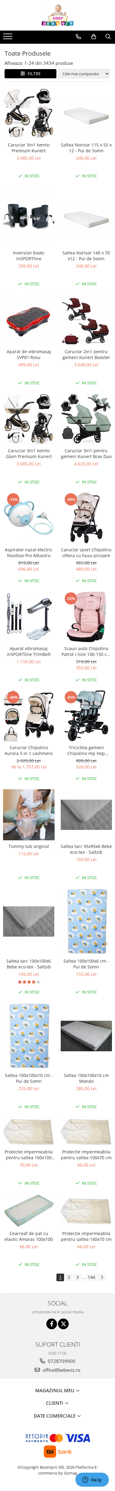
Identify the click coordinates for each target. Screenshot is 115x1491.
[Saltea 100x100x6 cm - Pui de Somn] (86, 921)
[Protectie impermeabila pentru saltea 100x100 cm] (29, 1131)
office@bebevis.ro (60, 1370)
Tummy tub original (29, 846)
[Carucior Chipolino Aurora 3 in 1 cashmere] (29, 716)
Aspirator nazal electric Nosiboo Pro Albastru (28, 552)
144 (91, 1277)
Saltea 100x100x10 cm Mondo (86, 1078)
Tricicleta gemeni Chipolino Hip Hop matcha (86, 750)
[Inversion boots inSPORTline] (29, 217)
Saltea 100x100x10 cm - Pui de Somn (29, 1078)
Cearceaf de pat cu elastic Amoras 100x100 (29, 1236)
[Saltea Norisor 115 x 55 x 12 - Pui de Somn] (86, 113)
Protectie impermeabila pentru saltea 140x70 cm (86, 1236)
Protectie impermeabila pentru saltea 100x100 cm (29, 1154)
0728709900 (61, 1361)
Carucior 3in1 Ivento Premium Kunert (28, 148)
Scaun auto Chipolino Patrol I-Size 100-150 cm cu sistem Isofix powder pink (86, 651)
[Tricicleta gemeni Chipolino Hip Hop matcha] (86, 716)
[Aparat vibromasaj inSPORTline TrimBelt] (29, 617)
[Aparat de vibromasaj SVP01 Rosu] (29, 320)
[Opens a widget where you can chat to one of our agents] (92, 1480)
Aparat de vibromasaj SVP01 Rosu (29, 354)
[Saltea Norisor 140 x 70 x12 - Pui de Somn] (86, 217)
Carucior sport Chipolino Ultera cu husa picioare (86, 552)
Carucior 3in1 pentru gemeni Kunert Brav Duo (86, 453)
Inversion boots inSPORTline (28, 255)
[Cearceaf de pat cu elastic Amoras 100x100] (29, 1210)
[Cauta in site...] (108, 37)
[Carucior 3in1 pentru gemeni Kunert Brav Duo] (86, 419)
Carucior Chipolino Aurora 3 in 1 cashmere (29, 750)
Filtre (33, 73)
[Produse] (8, 38)
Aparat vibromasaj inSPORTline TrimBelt (29, 651)
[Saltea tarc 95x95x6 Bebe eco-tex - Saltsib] (86, 815)
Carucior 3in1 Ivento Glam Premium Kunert (29, 453)
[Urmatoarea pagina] (102, 1277)
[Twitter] (63, 1324)
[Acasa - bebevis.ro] (57, 15)
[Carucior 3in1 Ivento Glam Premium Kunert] (29, 419)
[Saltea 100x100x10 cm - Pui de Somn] (29, 1036)
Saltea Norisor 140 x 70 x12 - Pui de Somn (86, 255)
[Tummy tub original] (29, 815)
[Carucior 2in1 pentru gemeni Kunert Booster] (86, 320)
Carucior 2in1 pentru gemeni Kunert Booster (86, 354)
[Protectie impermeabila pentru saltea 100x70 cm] (86, 1131)
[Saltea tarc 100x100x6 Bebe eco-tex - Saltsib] (29, 921)
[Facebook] (51, 1324)
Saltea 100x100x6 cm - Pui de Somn (86, 964)
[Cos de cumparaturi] (93, 37)
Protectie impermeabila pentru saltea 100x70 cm (86, 1154)
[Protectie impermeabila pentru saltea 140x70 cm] (86, 1210)
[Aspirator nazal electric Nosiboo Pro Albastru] (29, 518)
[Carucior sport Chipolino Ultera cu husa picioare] (86, 518)
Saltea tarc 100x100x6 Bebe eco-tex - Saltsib (28, 964)
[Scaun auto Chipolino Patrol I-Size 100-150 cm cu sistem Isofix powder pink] (86, 617)
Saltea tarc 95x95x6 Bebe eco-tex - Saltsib (86, 849)
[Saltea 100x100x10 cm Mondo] (86, 1036)
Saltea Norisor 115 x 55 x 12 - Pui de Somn (86, 148)
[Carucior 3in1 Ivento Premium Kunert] (29, 113)
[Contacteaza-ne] (78, 37)
